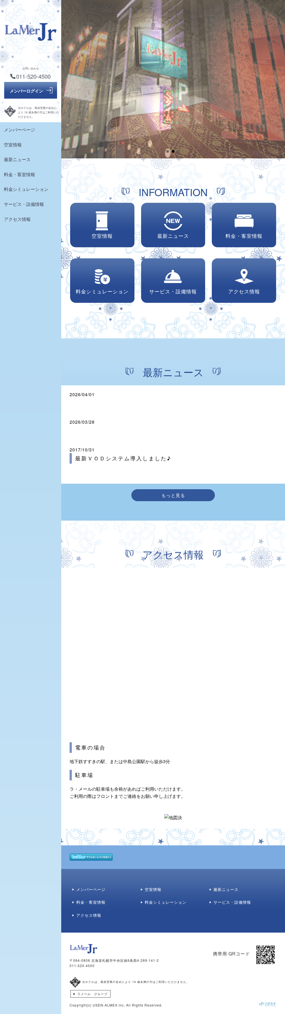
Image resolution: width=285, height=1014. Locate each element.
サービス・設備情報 (24, 204)
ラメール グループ (92, 993)
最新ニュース (17, 159)
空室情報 (13, 144)
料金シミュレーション (26, 189)
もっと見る (173, 495)
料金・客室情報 (19, 174)
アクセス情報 (17, 219)
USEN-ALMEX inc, (109, 1005)
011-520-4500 (82, 965)
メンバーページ (19, 129)
